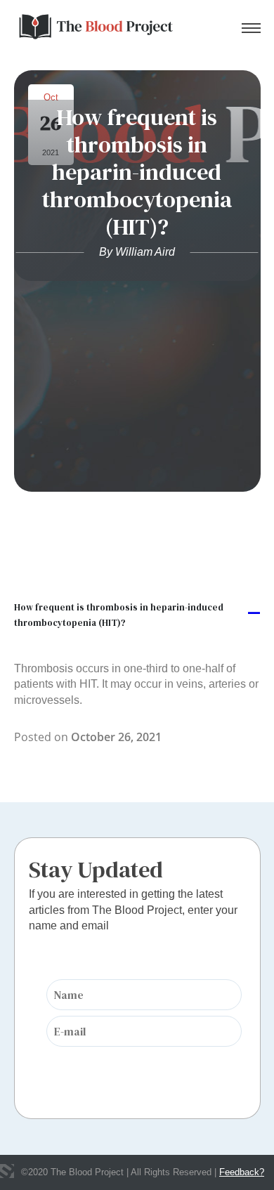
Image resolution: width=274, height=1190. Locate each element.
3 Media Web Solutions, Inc (7, 1171)
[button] (137, 614)
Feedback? (241, 1172)
